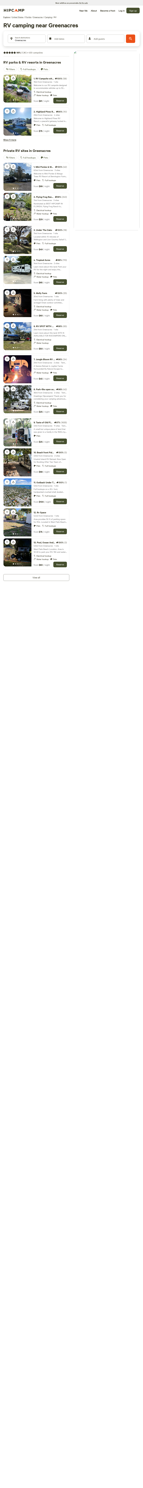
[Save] (7, 78)
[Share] (13, 78)
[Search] (130, 39)
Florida (28, 17)
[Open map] (107, 141)
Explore (6, 17)
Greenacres (38, 17)
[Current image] (13, 100)
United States (17, 17)
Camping (48, 17)
